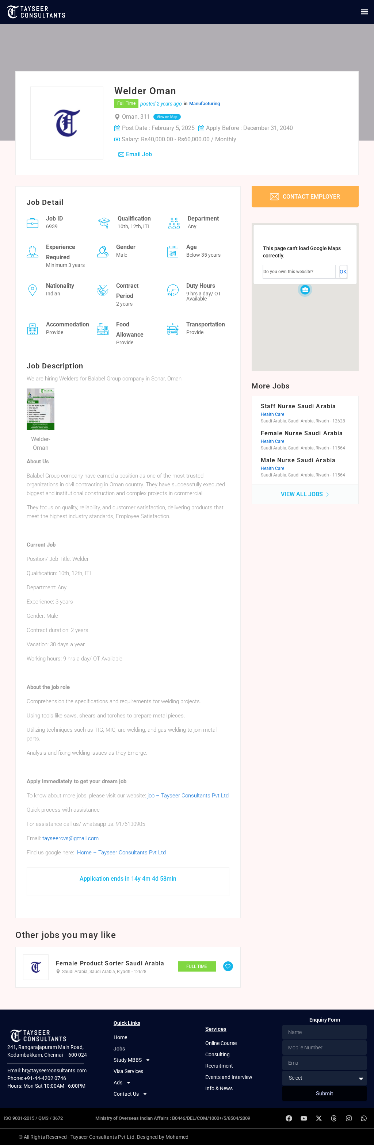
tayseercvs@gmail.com (70, 838)
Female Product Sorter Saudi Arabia (110, 963)
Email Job (139, 154)
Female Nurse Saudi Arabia (302, 433)
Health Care (272, 414)
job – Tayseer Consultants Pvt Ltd (188, 795)
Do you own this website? (288, 271)
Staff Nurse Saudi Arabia (298, 406)
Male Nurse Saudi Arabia (298, 460)
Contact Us (126, 1094)
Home (120, 1037)
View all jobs (302, 494)
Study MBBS (128, 1060)
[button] (364, 12)
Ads (118, 1082)
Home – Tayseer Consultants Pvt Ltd (121, 852)
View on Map (167, 117)
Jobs (119, 1049)
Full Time (126, 103)
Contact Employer (310, 196)
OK (343, 272)
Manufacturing (204, 103)
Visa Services (128, 1071)
